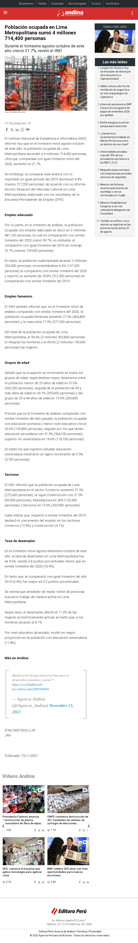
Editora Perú (46, 931)
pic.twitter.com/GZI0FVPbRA (30, 689)
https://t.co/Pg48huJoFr (27, 684)
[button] (3, 826)
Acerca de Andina (65, 931)
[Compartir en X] (40, 830)
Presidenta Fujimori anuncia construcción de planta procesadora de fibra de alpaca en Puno (23, 821)
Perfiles (42, 3)
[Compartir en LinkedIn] (43, 830)
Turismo (96, 3)
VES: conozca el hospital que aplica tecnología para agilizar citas (22, 872)
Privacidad (95, 931)
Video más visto (115, 26)
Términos (82, 931)
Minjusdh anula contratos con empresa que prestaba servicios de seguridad (116, 173)
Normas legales (77, 3)
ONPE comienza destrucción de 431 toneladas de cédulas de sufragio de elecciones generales (67, 821)
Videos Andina (18, 776)
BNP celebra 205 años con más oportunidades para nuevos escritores (67, 872)
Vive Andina (112, 3)
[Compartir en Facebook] (35, 830)
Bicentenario (26, 3)
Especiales (57, 3)
